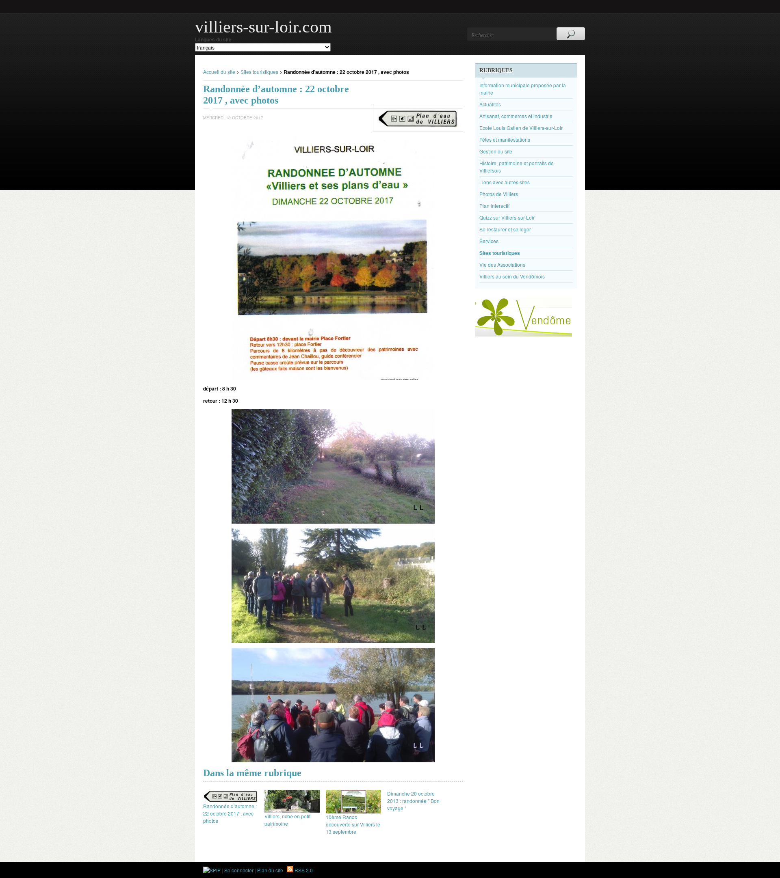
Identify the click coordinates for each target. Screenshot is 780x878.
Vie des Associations (502, 264)
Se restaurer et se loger (505, 229)
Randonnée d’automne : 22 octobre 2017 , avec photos (230, 813)
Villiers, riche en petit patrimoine (287, 820)
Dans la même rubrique (252, 773)
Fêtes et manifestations (504, 139)
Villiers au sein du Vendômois (512, 276)
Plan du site (270, 870)
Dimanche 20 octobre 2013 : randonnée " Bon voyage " (413, 800)
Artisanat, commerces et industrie (515, 115)
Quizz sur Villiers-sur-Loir (507, 217)
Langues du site (213, 39)
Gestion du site (495, 151)
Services (488, 240)
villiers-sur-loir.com (263, 26)
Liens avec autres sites (504, 182)
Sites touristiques (259, 71)
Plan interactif (494, 205)
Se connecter (239, 870)
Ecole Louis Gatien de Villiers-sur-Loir (521, 127)
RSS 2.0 (303, 870)
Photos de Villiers (498, 193)
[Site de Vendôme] (523, 334)
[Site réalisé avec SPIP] (212, 870)
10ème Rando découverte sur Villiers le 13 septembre (353, 824)
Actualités (490, 104)
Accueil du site (219, 71)
